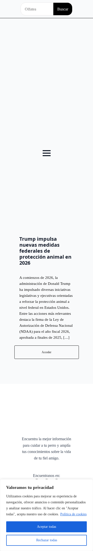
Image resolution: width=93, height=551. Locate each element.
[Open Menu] (47, 153)
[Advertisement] (46, 67)
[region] (46, 515)
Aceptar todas (46, 527)
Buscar (62, 9)
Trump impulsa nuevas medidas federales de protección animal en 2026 (45, 251)
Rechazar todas (46, 540)
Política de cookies (73, 514)
